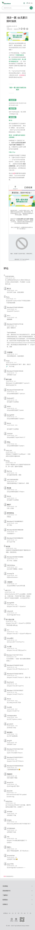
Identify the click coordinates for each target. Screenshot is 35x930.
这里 (14, 173)
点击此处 (21, 75)
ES (30, 913)
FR (21, 913)
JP (15, 913)
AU (24, 913)
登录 (5, 876)
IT (27, 913)
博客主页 (9, 29)
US (12, 913)
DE (18, 913)
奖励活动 (16, 29)
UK (9, 913)
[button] (24, 3)
